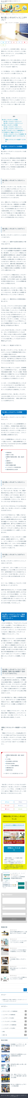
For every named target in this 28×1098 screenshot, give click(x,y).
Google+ (8, 805)
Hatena (21, 805)
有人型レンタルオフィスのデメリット (13, 129)
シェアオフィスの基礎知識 (14, 1014)
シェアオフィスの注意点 (14, 1018)
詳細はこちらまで (14, 849)
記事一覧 (14, 1035)
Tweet (7, 802)
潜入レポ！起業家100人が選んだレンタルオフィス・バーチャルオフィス (10, 2)
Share (20, 802)
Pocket (8, 809)
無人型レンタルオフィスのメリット (13, 121)
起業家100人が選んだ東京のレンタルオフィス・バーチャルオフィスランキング (15, 1000)
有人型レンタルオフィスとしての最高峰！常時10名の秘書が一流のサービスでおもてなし (15, 136)
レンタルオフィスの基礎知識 (14, 1025)
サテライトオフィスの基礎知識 (14, 1011)
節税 (14, 1031)
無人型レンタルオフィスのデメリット (13, 123)
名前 (3, 906)
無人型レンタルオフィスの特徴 (10, 120)
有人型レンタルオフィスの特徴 (10, 125)
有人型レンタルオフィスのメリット (13, 127)
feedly (20, 809)
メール (4, 912)
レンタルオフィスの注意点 (14, 1028)
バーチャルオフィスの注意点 (14, 1021)
